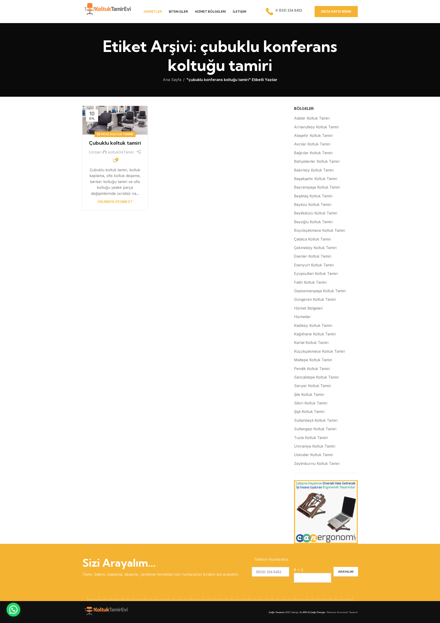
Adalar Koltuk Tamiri (312, 118)
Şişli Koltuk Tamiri (309, 411)
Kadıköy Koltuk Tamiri (313, 325)
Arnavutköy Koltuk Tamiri (316, 127)
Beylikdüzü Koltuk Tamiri (315, 213)
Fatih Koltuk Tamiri (310, 282)
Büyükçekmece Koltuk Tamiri (319, 230)
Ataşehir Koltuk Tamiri (313, 135)
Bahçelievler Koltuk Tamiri (317, 161)
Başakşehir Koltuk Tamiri (315, 178)
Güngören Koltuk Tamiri (315, 299)
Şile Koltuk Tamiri (309, 394)
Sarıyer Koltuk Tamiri (312, 385)
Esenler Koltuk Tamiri (312, 256)
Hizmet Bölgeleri (308, 308)
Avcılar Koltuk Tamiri (312, 144)
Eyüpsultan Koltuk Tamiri (316, 273)
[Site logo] (107, 11)
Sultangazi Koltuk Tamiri (315, 429)
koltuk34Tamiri (121, 152)
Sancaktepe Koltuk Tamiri (316, 377)
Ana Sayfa (172, 79)
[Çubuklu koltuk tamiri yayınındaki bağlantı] (115, 120)
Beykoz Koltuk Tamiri (115, 134)
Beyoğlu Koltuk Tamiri (313, 222)
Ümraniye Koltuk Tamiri (314, 446)
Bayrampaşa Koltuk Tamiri (317, 187)
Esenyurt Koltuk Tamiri (314, 265)
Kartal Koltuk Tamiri (311, 342)
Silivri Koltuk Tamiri (310, 403)
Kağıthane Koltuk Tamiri (315, 334)
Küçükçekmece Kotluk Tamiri (319, 351)
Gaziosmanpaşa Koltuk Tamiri (320, 291)
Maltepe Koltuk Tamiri (313, 360)
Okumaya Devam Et (115, 202)
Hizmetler (302, 316)
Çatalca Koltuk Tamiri (312, 239)
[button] (13, 610)
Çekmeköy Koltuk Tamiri (315, 247)
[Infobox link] (284, 11)
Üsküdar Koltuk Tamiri (313, 454)
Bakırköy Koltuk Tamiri (314, 170)
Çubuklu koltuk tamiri (115, 143)
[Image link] (105, 611)
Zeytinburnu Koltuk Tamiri (317, 463)
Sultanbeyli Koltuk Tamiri (315, 420)
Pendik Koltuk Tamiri (312, 368)
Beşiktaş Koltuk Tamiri (313, 196)
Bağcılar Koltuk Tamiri (313, 152)
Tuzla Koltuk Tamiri (311, 437)
